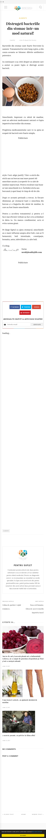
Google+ (37, 307)
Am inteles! (23, 835)
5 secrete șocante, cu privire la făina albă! (18, 735)
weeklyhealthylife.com (32, 252)
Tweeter (27, 307)
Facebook (15, 307)
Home (23, 814)
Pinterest (26, 312)
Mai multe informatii (37, 831)
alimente (23, 18)
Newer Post (37, 814)
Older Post (9, 814)
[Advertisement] (23, 155)
